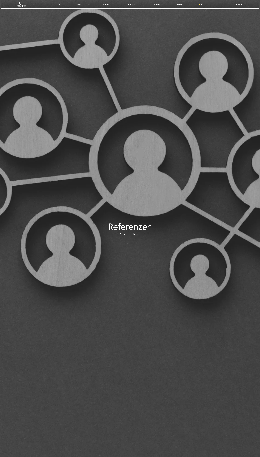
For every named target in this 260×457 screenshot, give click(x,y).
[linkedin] (241, 4)
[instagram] (239, 4)
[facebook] (236, 4)
